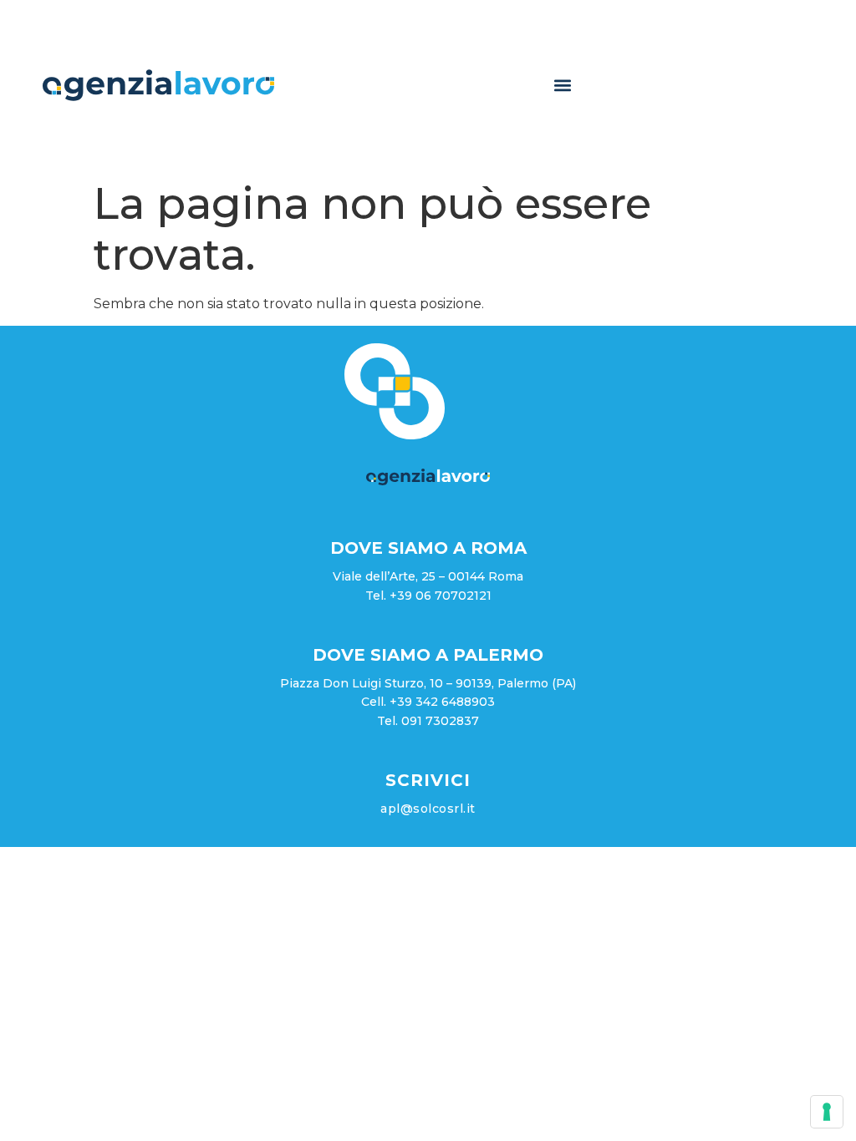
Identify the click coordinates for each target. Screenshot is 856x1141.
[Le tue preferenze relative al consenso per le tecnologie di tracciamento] (827, 1112)
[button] (563, 85)
